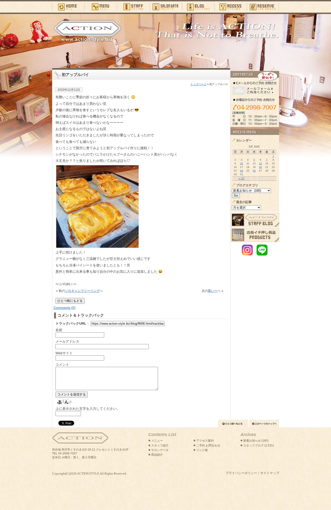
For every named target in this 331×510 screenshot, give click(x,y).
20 (260, 167)
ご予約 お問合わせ (208, 445)
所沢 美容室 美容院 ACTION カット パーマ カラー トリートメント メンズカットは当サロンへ (87, 30)
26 (254, 170)
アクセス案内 (230, 6)
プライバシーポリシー (241, 473)
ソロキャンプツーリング (82, 291)
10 (241, 163)
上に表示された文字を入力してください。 (87, 409)
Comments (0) (65, 308)
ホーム (68, 6)
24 (241, 170)
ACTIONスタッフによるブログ (254, 220)
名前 (58, 330)
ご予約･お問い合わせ (263, 6)
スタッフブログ (198, 6)
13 (260, 163)
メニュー (101, 6)
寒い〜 (212, 291)
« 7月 (241, 178)
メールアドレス (67, 341)
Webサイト (64, 353)
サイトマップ (269, 473)
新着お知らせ (252, 440)
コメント (62, 364)
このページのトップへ (264, 423)
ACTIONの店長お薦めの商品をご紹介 (254, 235)
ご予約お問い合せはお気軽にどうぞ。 (254, 99)
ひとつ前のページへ (233, 423)
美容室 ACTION (80, 438)
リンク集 (202, 450)
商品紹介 (157, 454)
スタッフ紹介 (133, 6)
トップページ (198, 84)
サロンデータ (166, 6)
